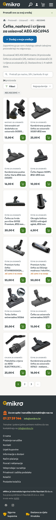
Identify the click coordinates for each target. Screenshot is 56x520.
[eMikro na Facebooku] (6, 505)
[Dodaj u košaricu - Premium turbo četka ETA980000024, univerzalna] (23, 280)
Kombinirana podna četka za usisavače (40, 128)
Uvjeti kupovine (11, 449)
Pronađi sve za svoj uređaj (17, 13)
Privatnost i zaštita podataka (17, 472)
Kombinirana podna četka (15, 174)
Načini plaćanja (10, 458)
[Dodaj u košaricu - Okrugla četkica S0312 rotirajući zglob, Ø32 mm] (48, 230)
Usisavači (23, 20)
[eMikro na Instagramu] (13, 505)
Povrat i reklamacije (13, 463)
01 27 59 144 (12, 418)
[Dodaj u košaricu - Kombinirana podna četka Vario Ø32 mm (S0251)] (23, 184)
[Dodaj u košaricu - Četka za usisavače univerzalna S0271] (48, 326)
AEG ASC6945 (12, 92)
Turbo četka (14, 316)
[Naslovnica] (4, 20)
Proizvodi (12, 20)
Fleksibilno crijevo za (14, 368)
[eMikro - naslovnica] (12, 4)
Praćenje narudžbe (12, 440)
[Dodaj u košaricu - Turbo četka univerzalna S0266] (23, 326)
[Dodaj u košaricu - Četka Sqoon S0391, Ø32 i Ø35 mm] (48, 184)
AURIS (16, 498)
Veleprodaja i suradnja (14, 468)
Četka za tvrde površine (14, 222)
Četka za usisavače (40, 316)
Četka (40, 173)
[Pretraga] (30, 5)
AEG (32, 20)
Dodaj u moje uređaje (19, 39)
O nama (7, 436)
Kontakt (7, 445)
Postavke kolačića (12, 481)
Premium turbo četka (13, 269)
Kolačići (7, 477)
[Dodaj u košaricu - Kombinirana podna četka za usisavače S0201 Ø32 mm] (48, 137)
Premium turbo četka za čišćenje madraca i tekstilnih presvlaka (40, 272)
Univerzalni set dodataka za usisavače (13, 130)
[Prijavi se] (36, 4)
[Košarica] (43, 5)
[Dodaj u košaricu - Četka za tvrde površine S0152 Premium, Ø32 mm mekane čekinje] (23, 230)
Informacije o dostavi (13, 454)
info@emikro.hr (32, 419)
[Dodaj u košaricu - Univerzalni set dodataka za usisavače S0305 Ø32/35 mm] (23, 137)
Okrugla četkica (38, 221)
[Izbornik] (51, 4)
